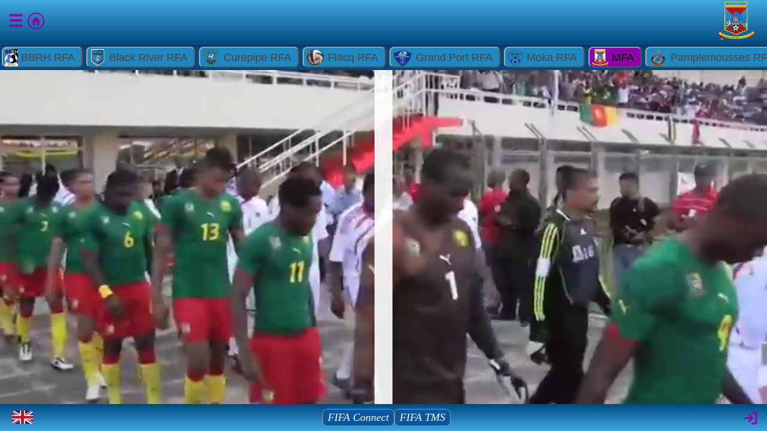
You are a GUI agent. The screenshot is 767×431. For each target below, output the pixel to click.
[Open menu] (17, 23)
